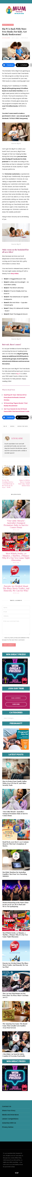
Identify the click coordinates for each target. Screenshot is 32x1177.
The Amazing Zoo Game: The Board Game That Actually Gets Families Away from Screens (15, 1026)
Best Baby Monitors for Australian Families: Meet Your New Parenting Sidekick (15, 874)
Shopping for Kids (8, 24)
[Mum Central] (16, 10)
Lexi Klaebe (6, 37)
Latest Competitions (10, 1119)
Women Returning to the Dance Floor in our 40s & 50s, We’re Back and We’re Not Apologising (16, 904)
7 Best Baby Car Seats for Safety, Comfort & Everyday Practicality (14, 1055)
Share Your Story (8, 1110)
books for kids (23, 426)
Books (12, 426)
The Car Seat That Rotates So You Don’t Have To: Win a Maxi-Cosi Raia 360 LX (15, 995)
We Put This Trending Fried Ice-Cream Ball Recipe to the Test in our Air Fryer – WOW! (8, 483)
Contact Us (6, 1106)
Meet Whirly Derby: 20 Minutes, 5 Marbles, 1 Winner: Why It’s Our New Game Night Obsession (16, 556)
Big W (18, 374)
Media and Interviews (10, 1115)
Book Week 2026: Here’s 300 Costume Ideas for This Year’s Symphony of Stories (16, 844)
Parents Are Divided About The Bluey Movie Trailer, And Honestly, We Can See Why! (16, 588)
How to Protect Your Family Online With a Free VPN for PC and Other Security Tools (15, 783)
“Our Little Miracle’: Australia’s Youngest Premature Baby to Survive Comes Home (16, 524)
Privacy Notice (7, 1127)
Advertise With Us (9, 1123)
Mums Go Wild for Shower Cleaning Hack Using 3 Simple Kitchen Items (24, 482)
